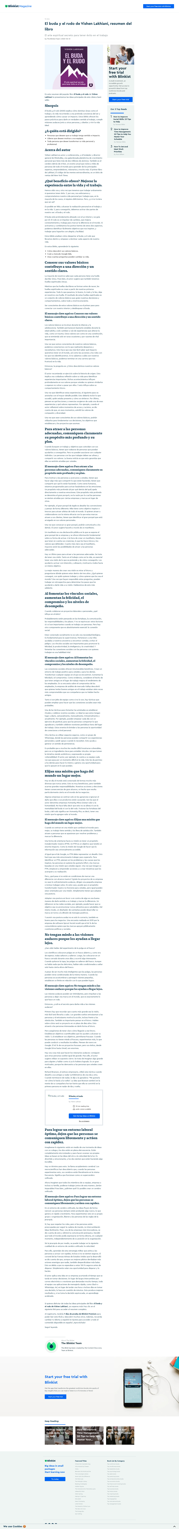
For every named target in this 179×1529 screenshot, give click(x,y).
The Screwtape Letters (81, 1474)
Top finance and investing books (116, 1484)
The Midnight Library (81, 1481)
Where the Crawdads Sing (82, 1464)
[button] (89, 1526)
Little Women (79, 1504)
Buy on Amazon (84, 1121)
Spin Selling (78, 1514)
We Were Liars (79, 1479)
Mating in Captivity (80, 1496)
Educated (78, 1499)
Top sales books (111, 1474)
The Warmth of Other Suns (82, 1506)
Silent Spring (79, 1494)
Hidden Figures (79, 1486)
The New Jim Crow (80, 1509)
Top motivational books (113, 1501)
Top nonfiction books (113, 1464)
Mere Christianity (80, 1501)
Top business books (112, 1489)
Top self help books (112, 1486)
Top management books (114, 1504)
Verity (76, 1469)
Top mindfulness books (113, 1466)
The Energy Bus (79, 1511)
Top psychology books (113, 1471)
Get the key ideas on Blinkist (84, 1116)
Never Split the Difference (82, 1476)
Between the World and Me (83, 1471)
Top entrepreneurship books (115, 1479)
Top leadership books (113, 1469)
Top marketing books (113, 1496)
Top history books (112, 1491)
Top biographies (112, 1499)
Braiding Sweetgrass (81, 1484)
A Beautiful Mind (79, 1491)
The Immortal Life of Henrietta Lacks (85, 1489)
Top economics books (113, 1481)
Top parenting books (113, 1476)
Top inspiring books (112, 1494)
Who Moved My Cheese (82, 1466)
